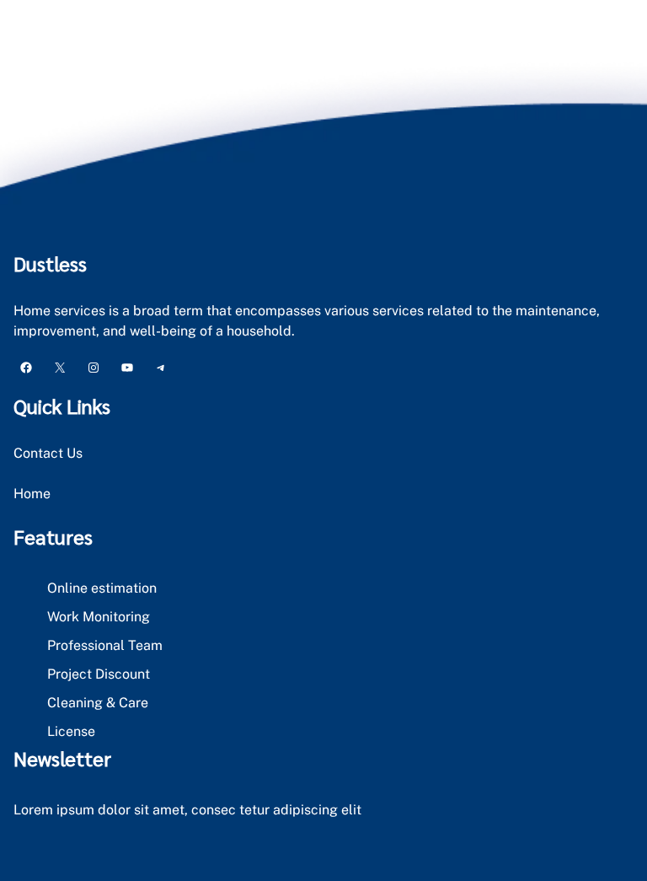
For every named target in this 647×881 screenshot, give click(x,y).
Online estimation (102, 588)
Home (32, 494)
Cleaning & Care (97, 703)
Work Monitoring (98, 617)
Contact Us (48, 453)
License (71, 731)
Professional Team (105, 645)
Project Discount (98, 674)
